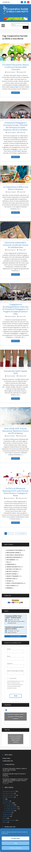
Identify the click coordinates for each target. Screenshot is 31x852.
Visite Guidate (11, 585)
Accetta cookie (15, 838)
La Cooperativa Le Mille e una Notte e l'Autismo (15, 188)
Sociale (8, 581)
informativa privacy (14, 681)
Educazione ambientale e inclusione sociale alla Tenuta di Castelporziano (15, 244)
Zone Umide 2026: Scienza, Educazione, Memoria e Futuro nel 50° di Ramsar (15, 430)
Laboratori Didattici (13, 567)
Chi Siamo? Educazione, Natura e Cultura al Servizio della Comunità (15, 67)
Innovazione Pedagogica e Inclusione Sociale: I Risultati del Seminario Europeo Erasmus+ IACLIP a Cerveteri (15, 126)
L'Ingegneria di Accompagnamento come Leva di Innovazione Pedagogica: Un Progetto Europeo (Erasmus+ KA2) (15, 309)
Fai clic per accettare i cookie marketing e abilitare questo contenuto (15, 716)
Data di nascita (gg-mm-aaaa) (15, 670)
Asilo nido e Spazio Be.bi (14, 555)
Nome (8, 656)
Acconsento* (13, 678)
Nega (15, 843)
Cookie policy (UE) (8, 761)
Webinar (9, 588)
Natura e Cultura (12, 569)
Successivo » (23, 533)
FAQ (7, 562)
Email (9, 649)
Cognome (9, 663)
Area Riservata (6, 2)
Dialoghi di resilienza (13, 557)
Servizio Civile (11, 578)
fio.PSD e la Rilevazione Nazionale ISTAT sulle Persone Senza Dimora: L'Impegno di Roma (15, 492)
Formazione (10, 564)
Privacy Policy (6, 758)
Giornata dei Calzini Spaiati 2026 (15, 372)
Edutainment (10, 560)
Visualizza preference (15, 848)
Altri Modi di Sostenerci (14, 550)
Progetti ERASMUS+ (12, 576)
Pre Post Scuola (11, 571)
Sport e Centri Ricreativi (14, 583)
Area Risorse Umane (12, 552)
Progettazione (11, 574)
